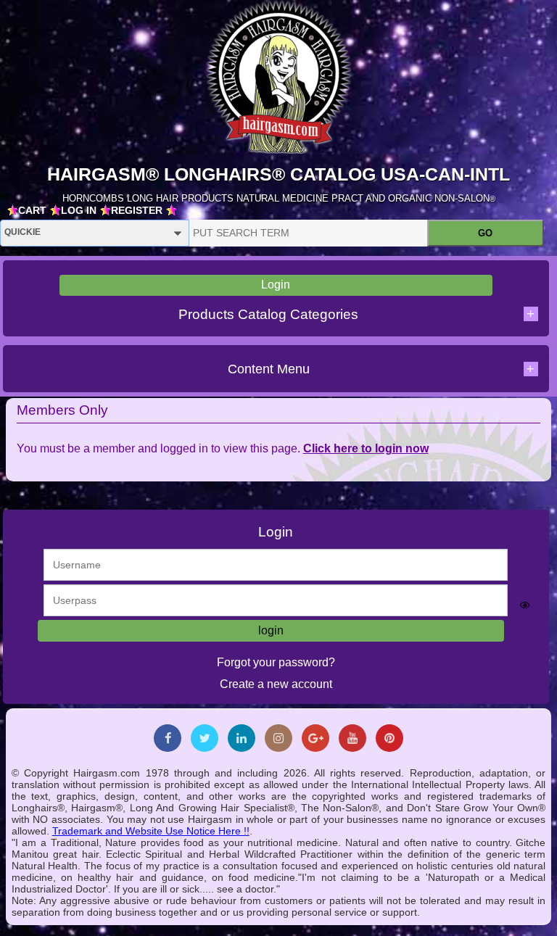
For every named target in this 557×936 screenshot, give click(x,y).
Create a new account (276, 684)
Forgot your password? (276, 662)
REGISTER (136, 210)
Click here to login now (366, 448)
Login (275, 284)
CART (32, 210)
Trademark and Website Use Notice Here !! (150, 831)
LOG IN (78, 210)
